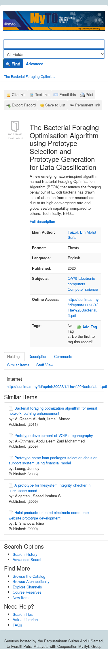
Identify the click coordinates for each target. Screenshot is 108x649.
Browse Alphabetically (31, 581)
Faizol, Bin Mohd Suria (82, 234)
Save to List (55, 105)
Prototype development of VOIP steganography (53, 435)
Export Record (24, 105)
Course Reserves (27, 592)
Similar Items (18, 364)
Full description (42, 221)
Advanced (34, 63)
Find (15, 64)
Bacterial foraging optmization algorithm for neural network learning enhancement (53, 410)
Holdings (14, 356)
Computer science (83, 289)
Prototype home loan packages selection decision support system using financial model (53, 460)
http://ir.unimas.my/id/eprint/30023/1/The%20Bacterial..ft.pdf (83, 307)
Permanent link (87, 105)
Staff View (44, 364)
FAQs (17, 625)
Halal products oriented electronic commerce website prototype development (49, 515)
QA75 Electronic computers (81, 280)
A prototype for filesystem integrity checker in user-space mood (49, 487)
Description (38, 356)
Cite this (19, 94)
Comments (63, 356)
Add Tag (89, 326)
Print (89, 94)
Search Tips (23, 614)
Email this (67, 94)
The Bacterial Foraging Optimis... (29, 76)
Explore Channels (27, 587)
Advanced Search (27, 559)
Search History (25, 554)
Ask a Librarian (25, 619)
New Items (22, 597)
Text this (42, 94)
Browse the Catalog (29, 576)
